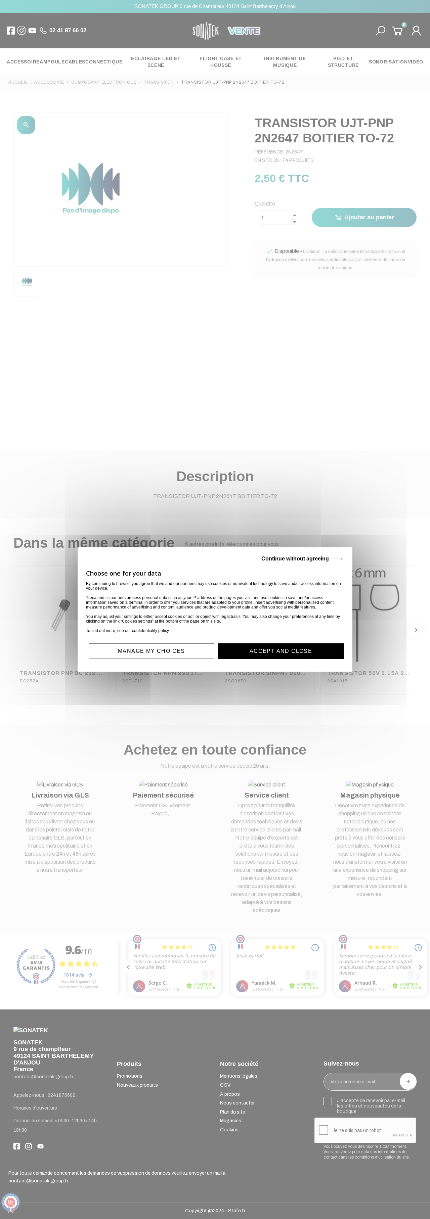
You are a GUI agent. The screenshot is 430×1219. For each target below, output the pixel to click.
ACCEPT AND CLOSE (281, 651)
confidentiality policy (150, 630)
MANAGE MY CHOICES (151, 651)
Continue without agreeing (295, 558)
